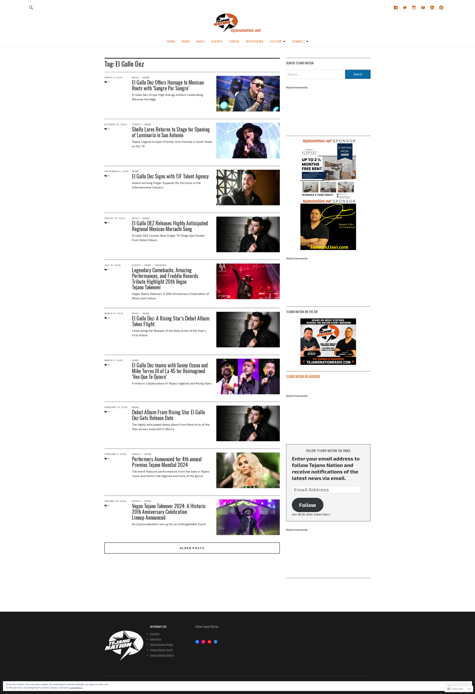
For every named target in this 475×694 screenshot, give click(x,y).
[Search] (31, 7)
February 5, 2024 (115, 454)
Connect (298, 41)
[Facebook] (197, 642)
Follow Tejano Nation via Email (328, 450)
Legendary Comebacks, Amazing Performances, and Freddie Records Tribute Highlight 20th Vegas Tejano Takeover (165, 278)
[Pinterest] (441, 7)
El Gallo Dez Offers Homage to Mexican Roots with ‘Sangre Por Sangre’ (168, 85)
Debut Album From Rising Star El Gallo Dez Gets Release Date (168, 415)
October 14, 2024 (115, 124)
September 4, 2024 (116, 171)
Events (217, 41)
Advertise (155, 639)
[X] (405, 7)
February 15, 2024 (116, 407)
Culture (276, 41)
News (185, 41)
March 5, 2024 (113, 360)
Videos (234, 41)
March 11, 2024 (113, 313)
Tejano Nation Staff (161, 649)
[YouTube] (423, 7)
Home (171, 41)
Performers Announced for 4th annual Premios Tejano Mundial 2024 (167, 461)
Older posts (192, 548)
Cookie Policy (76, 687)
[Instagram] (414, 7)
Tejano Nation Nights (162, 655)
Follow (307, 505)
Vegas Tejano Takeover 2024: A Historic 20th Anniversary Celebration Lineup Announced (169, 511)
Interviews (254, 41)
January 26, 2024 (115, 501)
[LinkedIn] (432, 7)
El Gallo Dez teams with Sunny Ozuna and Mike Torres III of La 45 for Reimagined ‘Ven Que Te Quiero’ (170, 370)
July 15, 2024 (112, 265)
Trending (161, 265)
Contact (154, 633)
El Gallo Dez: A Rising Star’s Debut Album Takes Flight (170, 321)
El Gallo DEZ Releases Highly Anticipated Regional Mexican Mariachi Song (170, 226)
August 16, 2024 (114, 218)
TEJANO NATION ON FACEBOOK (303, 376)
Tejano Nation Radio (161, 644)
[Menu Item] (396, 7)
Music (200, 41)
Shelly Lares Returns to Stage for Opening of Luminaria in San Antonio (171, 132)
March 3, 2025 (113, 77)
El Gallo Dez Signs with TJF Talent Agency (170, 176)
